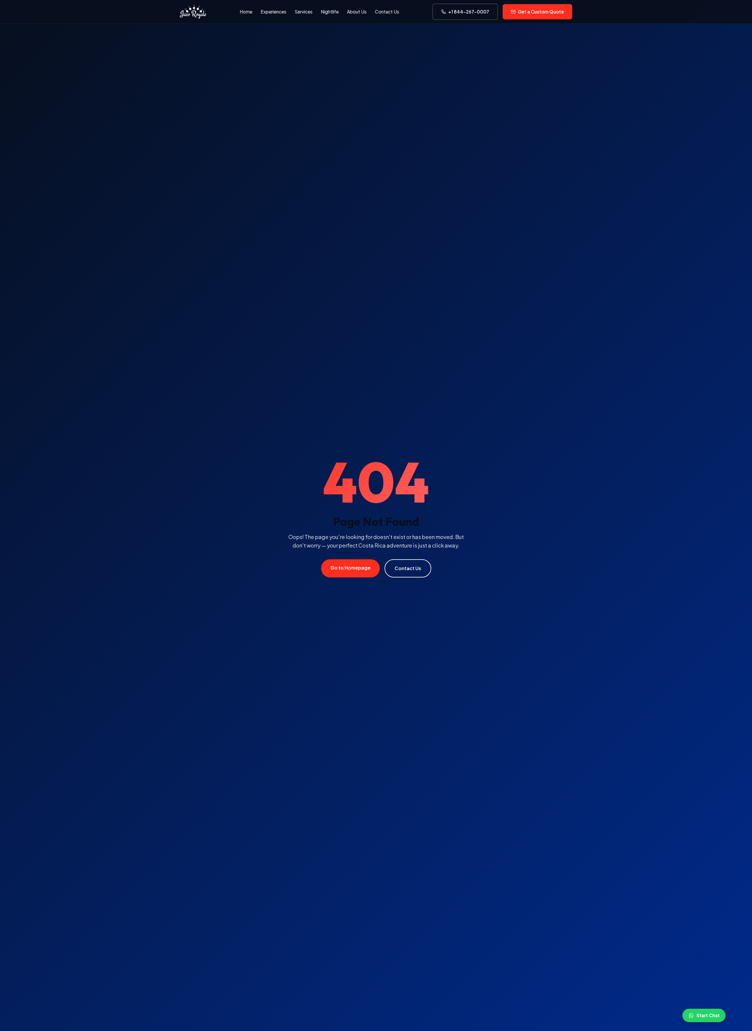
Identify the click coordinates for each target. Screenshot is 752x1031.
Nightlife (330, 11)
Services (304, 11)
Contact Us (387, 11)
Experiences (273, 11)
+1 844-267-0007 (468, 11)
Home (246, 11)
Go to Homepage (350, 568)
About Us (357, 11)
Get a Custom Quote (541, 11)
